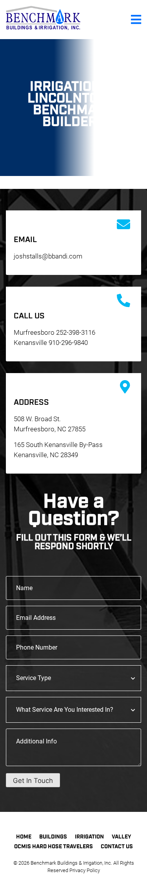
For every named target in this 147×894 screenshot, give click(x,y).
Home (23, 837)
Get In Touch (33, 780)
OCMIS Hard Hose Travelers (53, 846)
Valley (121, 837)
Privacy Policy (84, 870)
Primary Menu (136, 19)
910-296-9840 (68, 342)
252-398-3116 (75, 332)
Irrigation (89, 837)
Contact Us (117, 846)
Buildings (53, 837)
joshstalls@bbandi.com (48, 256)
